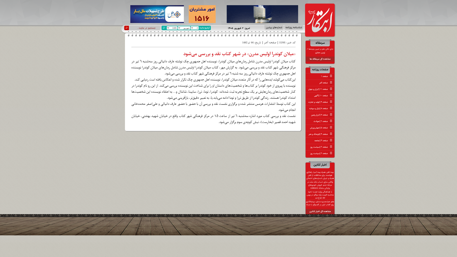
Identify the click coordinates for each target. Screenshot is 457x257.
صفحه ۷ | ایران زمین (321, 115)
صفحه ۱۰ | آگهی (323, 95)
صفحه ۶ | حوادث (322, 121)
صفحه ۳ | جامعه (323, 140)
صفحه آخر (325, 82)
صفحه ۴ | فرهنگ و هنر (320, 134)
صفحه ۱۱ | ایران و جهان (320, 89)
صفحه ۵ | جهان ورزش (321, 127)
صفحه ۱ (326, 76)
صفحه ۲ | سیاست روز (321, 147)
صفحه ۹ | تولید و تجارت (320, 102)
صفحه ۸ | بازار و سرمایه (320, 108)
